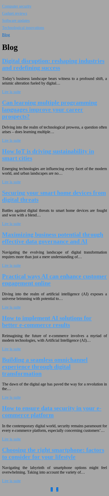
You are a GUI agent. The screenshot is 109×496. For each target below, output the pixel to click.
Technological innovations (23, 27)
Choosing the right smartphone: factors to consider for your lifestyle (53, 453)
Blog (6, 35)
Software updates (16, 20)
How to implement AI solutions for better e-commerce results (47, 321)
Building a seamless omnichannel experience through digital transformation (45, 366)
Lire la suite (11, 92)
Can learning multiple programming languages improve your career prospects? (49, 109)
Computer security (16, 6)
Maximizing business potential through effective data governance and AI (52, 238)
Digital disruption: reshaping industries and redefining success (53, 64)
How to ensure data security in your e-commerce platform (51, 411)
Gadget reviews (14, 13)
